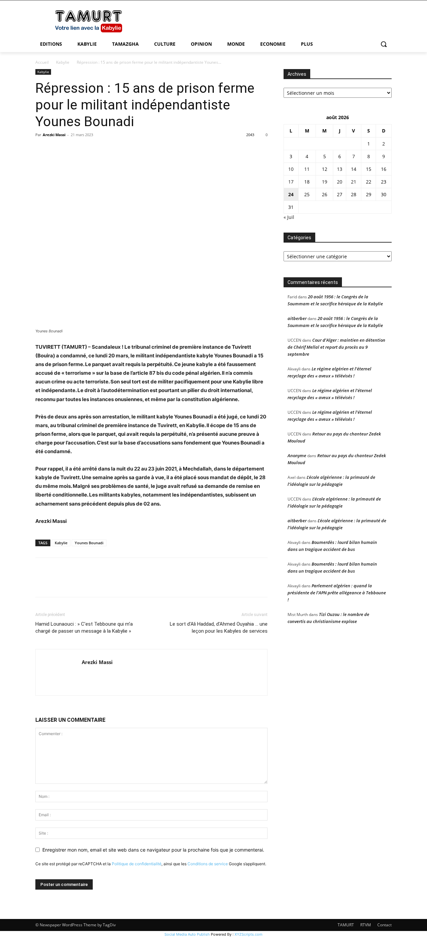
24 (291, 194)
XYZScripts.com (249, 934)
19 (324, 182)
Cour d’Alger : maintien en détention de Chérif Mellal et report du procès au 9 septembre (336, 347)
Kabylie (62, 62)
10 (291, 169)
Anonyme (297, 455)
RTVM (365, 925)
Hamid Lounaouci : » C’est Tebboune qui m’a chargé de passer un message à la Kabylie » (84, 627)
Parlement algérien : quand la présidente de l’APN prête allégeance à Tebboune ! (337, 593)
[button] (384, 44)
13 (339, 169)
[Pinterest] (72, 150)
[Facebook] (42, 150)
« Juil (289, 217)
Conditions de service (207, 863)
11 (307, 169)
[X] (57, 150)
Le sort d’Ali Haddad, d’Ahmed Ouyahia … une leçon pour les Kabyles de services (219, 627)
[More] (104, 150)
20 (339, 182)
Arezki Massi (54, 134)
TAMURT (346, 925)
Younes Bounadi (89, 542)
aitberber (297, 318)
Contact (384, 925)
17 (291, 182)
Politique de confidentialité (136, 863)
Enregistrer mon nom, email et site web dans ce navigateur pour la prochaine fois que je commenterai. (153, 850)
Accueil (42, 62)
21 (353, 182)
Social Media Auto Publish (187, 934)
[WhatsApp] (88, 150)
